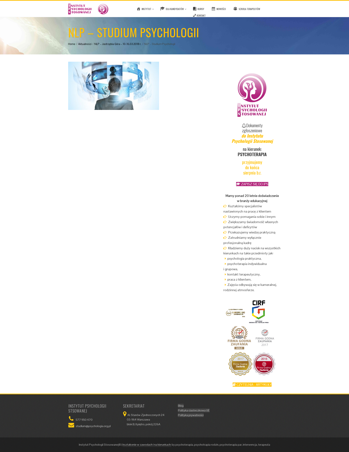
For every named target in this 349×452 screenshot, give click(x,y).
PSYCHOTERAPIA (252, 154)
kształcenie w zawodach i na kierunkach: (147, 445)
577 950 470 (84, 420)
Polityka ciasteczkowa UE (194, 410)
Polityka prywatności (191, 415)
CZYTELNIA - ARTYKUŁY (254, 384)
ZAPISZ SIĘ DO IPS (254, 184)
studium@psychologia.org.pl (93, 426)
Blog (181, 406)
